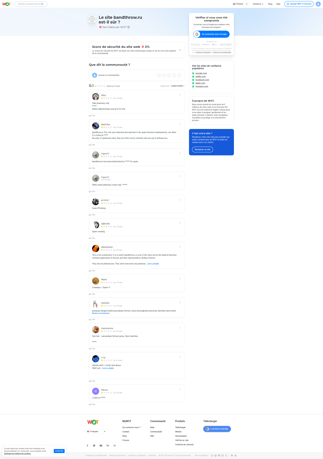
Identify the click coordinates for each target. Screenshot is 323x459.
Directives (152, 455)
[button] (258, 4)
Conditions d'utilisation (203, 52)
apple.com (200, 83)
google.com (201, 73)
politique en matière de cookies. (17, 454)
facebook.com (202, 80)
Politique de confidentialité (96, 455)
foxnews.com (201, 86)
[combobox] (31, 4)
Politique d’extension (117, 455)
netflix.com (200, 76)
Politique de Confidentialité (222, 52)
